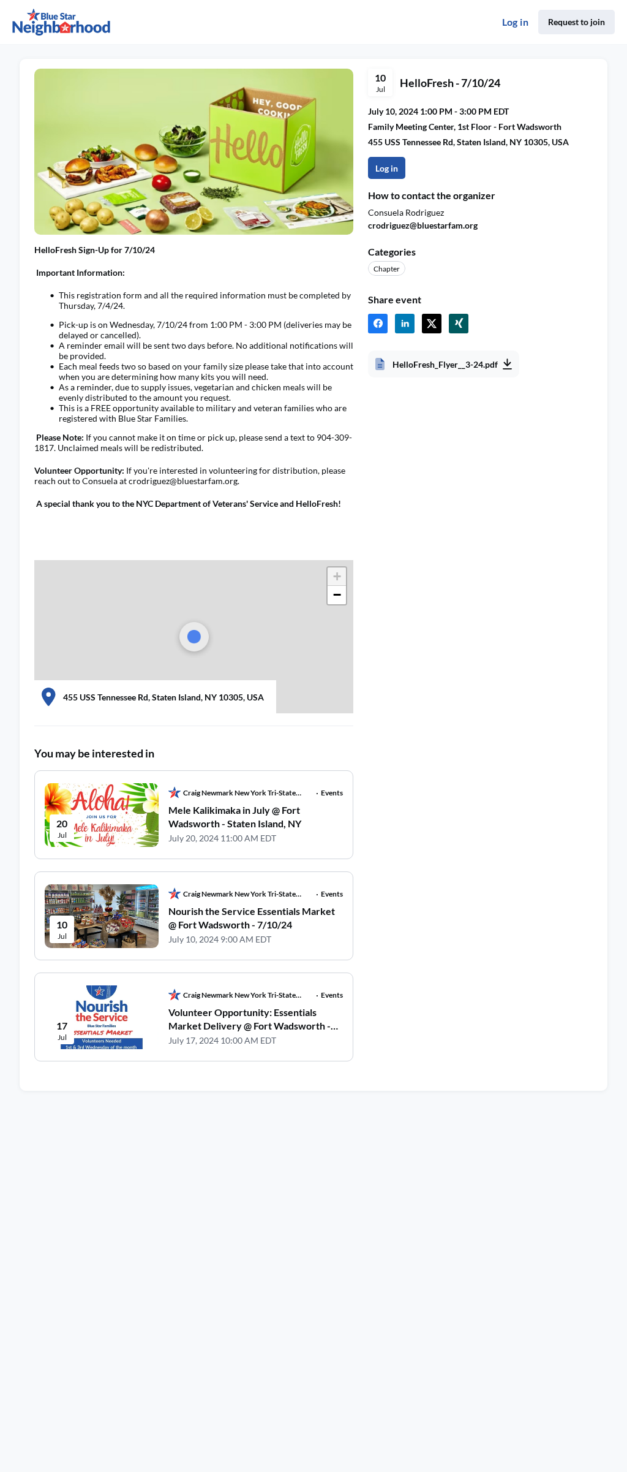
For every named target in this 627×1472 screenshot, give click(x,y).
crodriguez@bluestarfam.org (423, 225)
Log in (515, 22)
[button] (337, 576)
